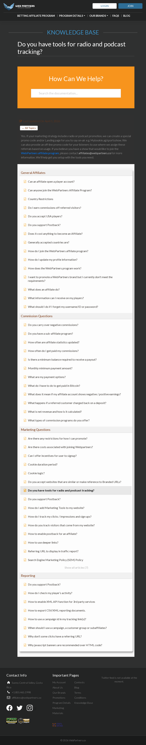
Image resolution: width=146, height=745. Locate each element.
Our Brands (97, 15)
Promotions (59, 697)
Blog (126, 15)
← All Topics (29, 127)
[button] (75, 173)
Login (105, 5)
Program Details (71, 15)
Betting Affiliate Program (36, 15)
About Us (58, 687)
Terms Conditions (80, 695)
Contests (79, 682)
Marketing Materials (58, 710)
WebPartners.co (77, 740)
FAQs (115, 15)
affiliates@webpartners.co (26, 697)
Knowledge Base (83, 702)
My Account (59, 682)
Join (130, 5)
